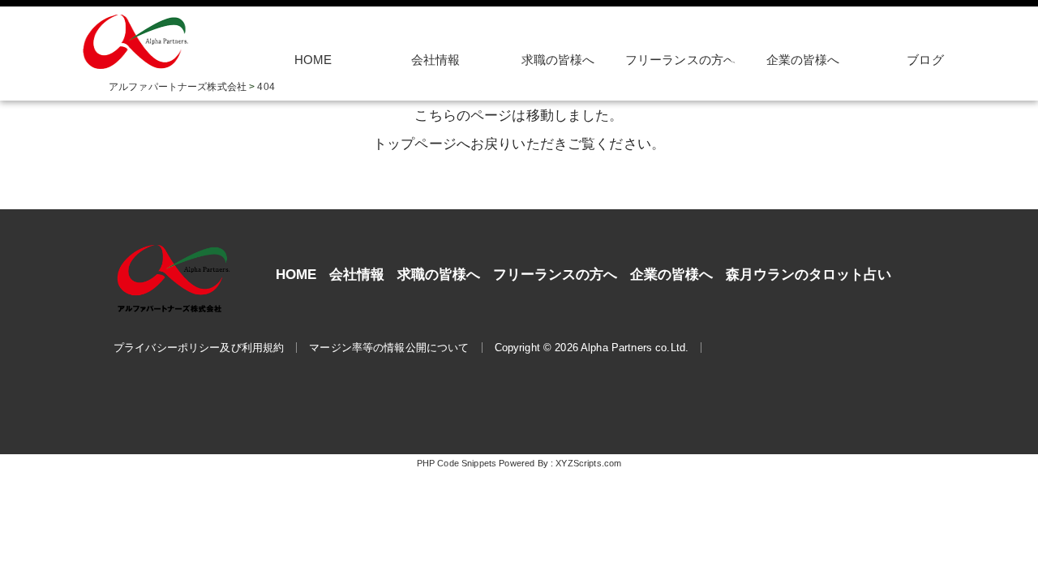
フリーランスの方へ (555, 274)
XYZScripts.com (588, 463)
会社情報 (436, 60)
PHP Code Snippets (456, 463)
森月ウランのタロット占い (808, 274)
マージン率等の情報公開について (389, 347)
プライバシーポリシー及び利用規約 (199, 347)
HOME (313, 60)
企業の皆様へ (803, 60)
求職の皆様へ (558, 60)
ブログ (925, 60)
